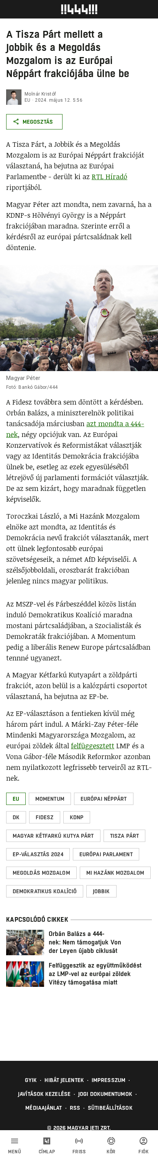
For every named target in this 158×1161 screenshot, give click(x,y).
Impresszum (108, 1080)
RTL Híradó (109, 176)
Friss (79, 1151)
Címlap (47, 1151)
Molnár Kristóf (40, 94)
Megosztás (38, 122)
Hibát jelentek (64, 1080)
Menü (14, 1151)
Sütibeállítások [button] (110, 1108)
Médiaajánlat (43, 1108)
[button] (16, 799)
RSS (75, 1108)
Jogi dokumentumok (105, 1094)
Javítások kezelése (44, 1094)
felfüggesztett (92, 745)
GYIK (31, 1080)
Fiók (143, 1151)
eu (28, 100)
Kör (111, 1151)
